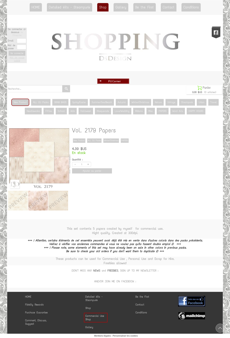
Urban (201, 102)
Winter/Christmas (140, 102)
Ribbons (139, 111)
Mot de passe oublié (17, 59)
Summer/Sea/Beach (102, 102)
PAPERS (163, 111)
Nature (158, 102)
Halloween (85, 111)
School (61, 111)
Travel (213, 102)
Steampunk (187, 102)
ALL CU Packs (41, 102)
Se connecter (17, 53)
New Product (20, 102)
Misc (150, 111)
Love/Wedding (122, 111)
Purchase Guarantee (36, 312)
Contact (168, 7)
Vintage (171, 102)
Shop (103, 7)
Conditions (191, 7)
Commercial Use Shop (94, 317)
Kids (73, 111)
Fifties (48, 111)
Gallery (121, 7)
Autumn (122, 102)
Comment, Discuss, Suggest (36, 322)
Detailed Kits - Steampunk (69, 7)
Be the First (144, 7)
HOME (36, 7)
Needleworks (33, 111)
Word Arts (177, 111)
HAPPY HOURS (196, 111)
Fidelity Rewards (34, 304)
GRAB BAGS (60, 102)
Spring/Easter (79, 102)
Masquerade (103, 111)
